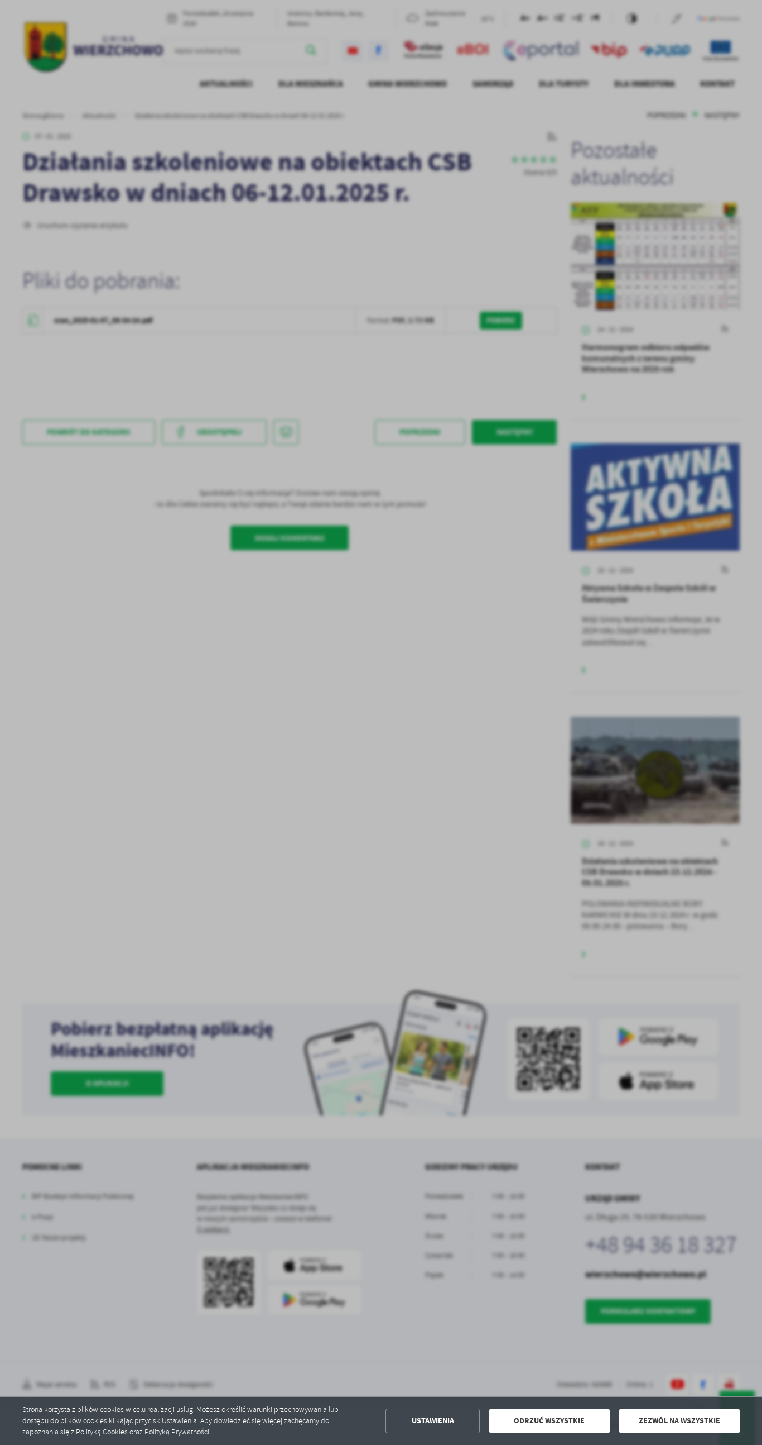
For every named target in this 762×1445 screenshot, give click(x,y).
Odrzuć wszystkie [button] (549, 1420)
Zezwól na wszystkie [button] (679, 1420)
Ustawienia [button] (433, 1420)
